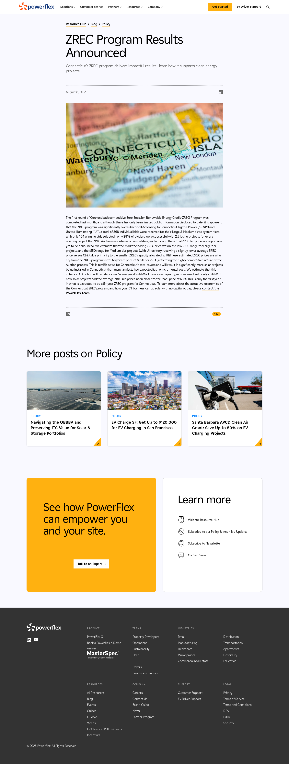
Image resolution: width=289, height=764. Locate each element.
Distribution (231, 637)
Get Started (220, 6)
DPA (226, 711)
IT (134, 661)
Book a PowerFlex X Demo (104, 643)
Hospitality (230, 655)
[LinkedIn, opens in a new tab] (29, 639)
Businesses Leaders (145, 673)
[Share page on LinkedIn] (220, 92)
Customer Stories (91, 7)
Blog (94, 24)
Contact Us (140, 699)
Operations (140, 643)
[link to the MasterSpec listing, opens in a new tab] (103, 653)
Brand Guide (141, 705)
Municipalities (186, 655)
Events (91, 705)
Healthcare (185, 649)
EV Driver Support (189, 699)
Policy (106, 24)
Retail (181, 637)
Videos (91, 723)
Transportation (233, 643)
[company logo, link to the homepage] (36, 6)
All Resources (95, 693)
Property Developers (146, 637)
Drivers (137, 667)
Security (228, 723)
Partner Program (143, 717)
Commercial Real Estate (193, 661)
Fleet (136, 655)
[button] (67, 8)
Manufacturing (187, 643)
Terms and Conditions (237, 705)
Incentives (93, 735)
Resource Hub (76, 24)
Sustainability (141, 649)
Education (230, 661)
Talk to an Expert (90, 564)
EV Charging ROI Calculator (105, 729)
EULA (226, 717)
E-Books (92, 717)
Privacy (227, 693)
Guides (91, 711)
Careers (138, 693)
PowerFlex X (95, 637)
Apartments (231, 649)
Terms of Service (234, 699)
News (136, 711)
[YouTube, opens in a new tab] (36, 639)
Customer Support (190, 693)
